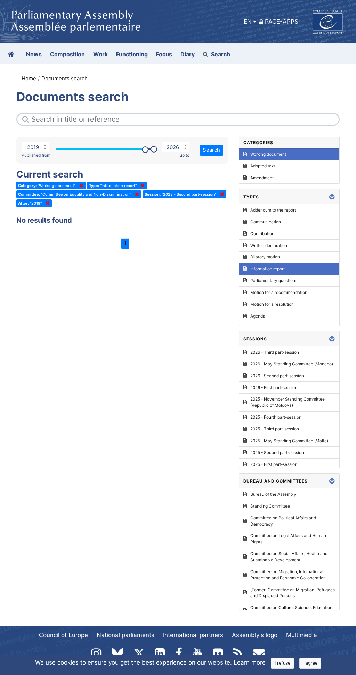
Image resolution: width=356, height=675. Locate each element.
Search (220, 54)
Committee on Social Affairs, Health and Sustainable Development (288, 556)
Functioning (132, 54)
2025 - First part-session (273, 464)
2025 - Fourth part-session (275, 417)
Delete (79, 185)
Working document (268, 154)
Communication (265, 221)
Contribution (262, 233)
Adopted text (262, 165)
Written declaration (268, 245)
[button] (332, 196)
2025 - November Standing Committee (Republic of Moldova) (287, 402)
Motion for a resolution (272, 304)
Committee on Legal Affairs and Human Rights (288, 538)
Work (100, 54)
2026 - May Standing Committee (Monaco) (291, 364)
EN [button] (248, 21)
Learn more (250, 662)
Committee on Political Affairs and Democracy (283, 521)
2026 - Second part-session (277, 375)
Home (29, 78)
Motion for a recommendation (278, 292)
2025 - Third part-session (274, 428)
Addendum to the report (273, 210)
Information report (267, 268)
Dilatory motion (265, 257)
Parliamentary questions (273, 280)
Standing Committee (270, 506)
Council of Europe (63, 635)
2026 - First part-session (273, 387)
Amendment (262, 177)
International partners (193, 635)
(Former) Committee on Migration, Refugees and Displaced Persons (292, 593)
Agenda (257, 316)
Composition (67, 54)
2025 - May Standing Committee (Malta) (289, 440)
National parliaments (125, 635)
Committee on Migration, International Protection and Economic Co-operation (288, 575)
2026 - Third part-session (274, 352)
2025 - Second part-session (277, 452)
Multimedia (301, 635)
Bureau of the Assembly (273, 494)
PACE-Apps (281, 21)
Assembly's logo (254, 635)
